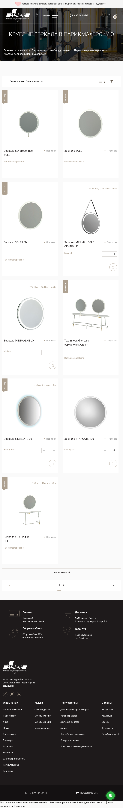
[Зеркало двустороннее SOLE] (30, 124)
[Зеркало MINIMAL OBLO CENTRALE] (90, 216)
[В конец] (111, 585)
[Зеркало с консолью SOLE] (30, 510)
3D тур (6, 728)
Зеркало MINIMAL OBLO (19, 340)
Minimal (68, 253)
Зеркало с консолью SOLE (17, 539)
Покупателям (69, 702)
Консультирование (69, 740)
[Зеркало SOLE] (90, 124)
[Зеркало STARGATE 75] (30, 412)
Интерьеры (107, 709)
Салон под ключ (42, 709)
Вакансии (8, 746)
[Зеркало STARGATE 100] (90, 412)
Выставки (8, 752)
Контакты (8, 771)
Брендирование (42, 728)
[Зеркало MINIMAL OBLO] (30, 314)
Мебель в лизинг (42, 716)
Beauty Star (9, 449)
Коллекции (107, 716)
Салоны (107, 702)
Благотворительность (14, 759)
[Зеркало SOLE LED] (30, 216)
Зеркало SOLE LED (15, 242)
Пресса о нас (9, 734)
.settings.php (18, 806)
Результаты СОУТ (12, 765)
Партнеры (8, 740)
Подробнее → (101, 4)
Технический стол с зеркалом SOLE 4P (76, 342)
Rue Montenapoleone (14, 161)
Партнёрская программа (72, 734)
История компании (12, 709)
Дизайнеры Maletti (111, 734)
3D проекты (107, 728)
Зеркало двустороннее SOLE (18, 152)
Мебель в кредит (42, 722)
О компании (10, 702)
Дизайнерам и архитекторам (74, 709)
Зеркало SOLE (73, 150)
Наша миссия (9, 716)
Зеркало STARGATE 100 (79, 438)
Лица (5, 722)
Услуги (38, 702)
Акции (63, 728)
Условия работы (68, 716)
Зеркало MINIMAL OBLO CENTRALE (79, 244)
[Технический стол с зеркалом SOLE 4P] (90, 314)
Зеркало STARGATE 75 (18, 438)
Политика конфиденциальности (76, 746)
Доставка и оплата (69, 722)
